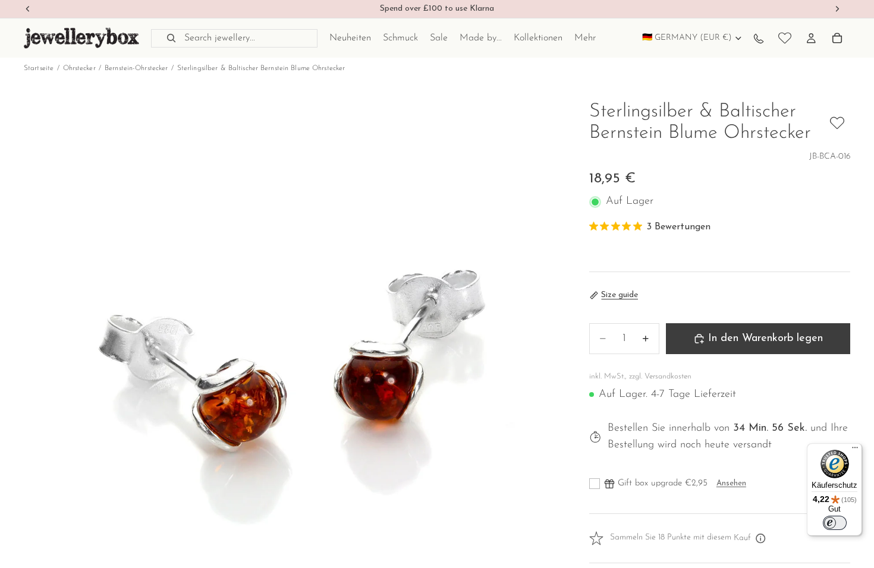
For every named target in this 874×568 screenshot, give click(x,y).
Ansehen (731, 483)
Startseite (39, 68)
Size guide (619, 295)
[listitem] (585, 38)
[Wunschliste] (785, 38)
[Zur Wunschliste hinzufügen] (837, 123)
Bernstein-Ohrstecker (136, 68)
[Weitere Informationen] (761, 538)
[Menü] (855, 450)
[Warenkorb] (837, 38)
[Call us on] (759, 38)
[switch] (835, 523)
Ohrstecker (79, 68)
